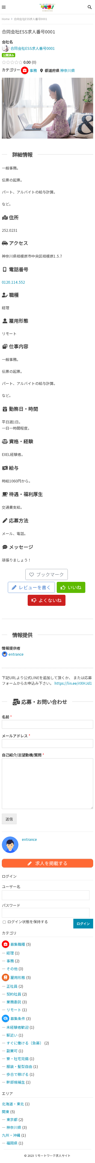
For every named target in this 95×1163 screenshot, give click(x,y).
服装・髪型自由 (19, 1066)
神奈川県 (67, 70)
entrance (29, 839)
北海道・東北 (13, 1103)
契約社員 (13, 994)
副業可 (12, 1050)
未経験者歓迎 (17, 1027)
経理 (10, 953)
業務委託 (13, 1002)
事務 (10, 961)
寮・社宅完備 (17, 1058)
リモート (13, 1009)
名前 (7, 716)
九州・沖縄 (11, 1135)
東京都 (12, 1119)
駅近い (12, 1035)
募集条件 (17, 1018)
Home (5, 19)
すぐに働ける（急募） (24, 1043)
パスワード (11, 905)
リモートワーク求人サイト (53, 1155)
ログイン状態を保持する (27, 921)
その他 (12, 968)
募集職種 (17, 944)
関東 (5, 1111)
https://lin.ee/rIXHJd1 (73, 683)
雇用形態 (17, 977)
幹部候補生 (15, 1082)
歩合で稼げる (17, 1074)
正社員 (12, 986)
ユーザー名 (11, 886)
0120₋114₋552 (13, 282)
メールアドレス (16, 735)
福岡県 (12, 1143)
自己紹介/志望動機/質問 (23, 755)
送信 (9, 819)
